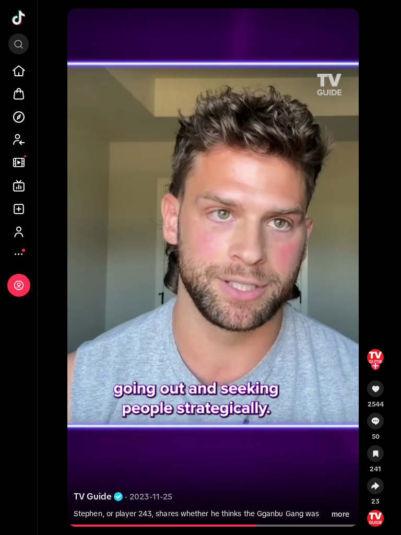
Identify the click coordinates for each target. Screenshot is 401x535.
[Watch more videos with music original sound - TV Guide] (375, 516)
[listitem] (18, 71)
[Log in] (18, 285)
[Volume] (80, 25)
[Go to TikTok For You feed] (19, 17)
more (340, 514)
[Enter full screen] (346, 25)
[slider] (165, 526)
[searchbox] (18, 43)
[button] (375, 392)
